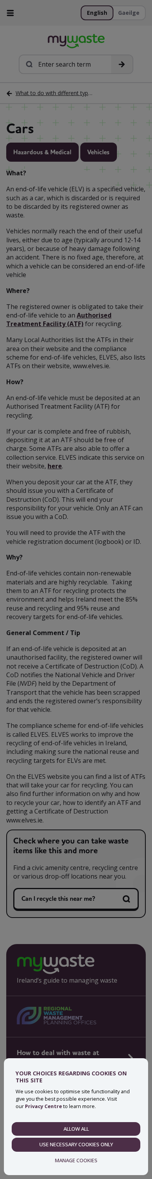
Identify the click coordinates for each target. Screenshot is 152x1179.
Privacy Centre (43, 1106)
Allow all (76, 1128)
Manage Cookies (76, 1160)
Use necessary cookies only (76, 1144)
